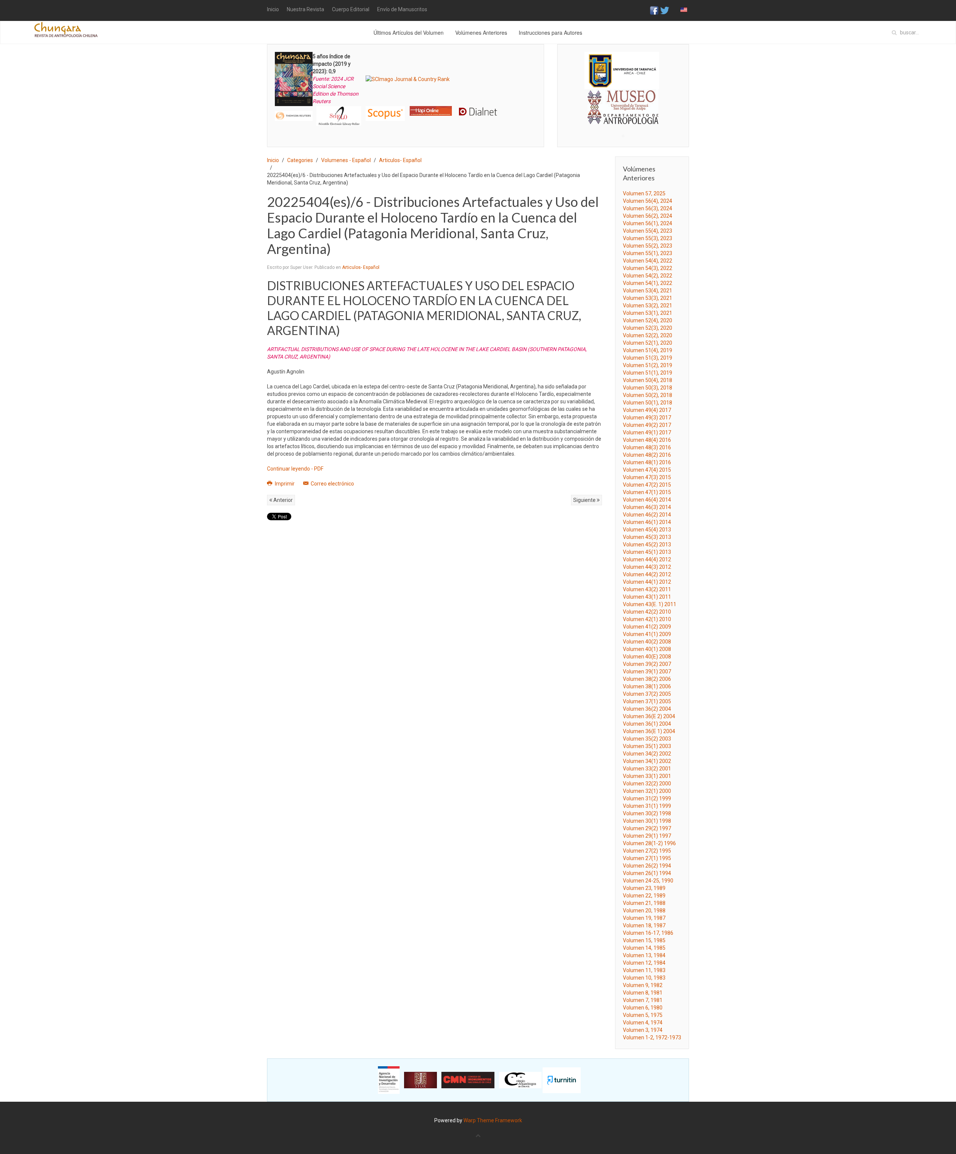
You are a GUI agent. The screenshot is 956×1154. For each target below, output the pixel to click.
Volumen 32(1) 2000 (647, 791)
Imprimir (285, 484)
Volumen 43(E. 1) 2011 (649, 604)
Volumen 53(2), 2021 (647, 305)
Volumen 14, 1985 (644, 948)
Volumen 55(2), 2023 (647, 246)
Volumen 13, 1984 (644, 955)
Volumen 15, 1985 (644, 940)
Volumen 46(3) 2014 (647, 507)
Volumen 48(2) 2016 (647, 455)
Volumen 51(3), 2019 (647, 358)
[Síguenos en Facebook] (654, 10)
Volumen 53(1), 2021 (647, 313)
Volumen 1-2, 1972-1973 (652, 1037)
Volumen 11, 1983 (644, 970)
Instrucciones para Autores (550, 32)
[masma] (623, 100)
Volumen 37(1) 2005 (647, 701)
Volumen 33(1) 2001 (647, 776)
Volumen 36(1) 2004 (647, 724)
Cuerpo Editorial (350, 9)
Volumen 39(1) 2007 (647, 671)
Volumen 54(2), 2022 (647, 276)
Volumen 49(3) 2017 (647, 418)
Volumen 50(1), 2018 (647, 403)
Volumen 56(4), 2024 (647, 201)
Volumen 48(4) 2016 (647, 440)
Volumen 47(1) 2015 (647, 492)
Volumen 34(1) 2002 (647, 761)
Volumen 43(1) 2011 (647, 597)
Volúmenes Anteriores (481, 32)
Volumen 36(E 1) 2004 (649, 731)
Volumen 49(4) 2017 (647, 410)
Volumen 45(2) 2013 (647, 544)
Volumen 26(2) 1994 (647, 866)
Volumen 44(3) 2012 (647, 567)
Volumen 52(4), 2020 (647, 320)
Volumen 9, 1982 (642, 985)
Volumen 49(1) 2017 (647, 432)
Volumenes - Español (346, 160)
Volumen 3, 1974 (642, 1030)
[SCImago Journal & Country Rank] (408, 79)
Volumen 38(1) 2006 (647, 686)
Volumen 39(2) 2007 (647, 664)
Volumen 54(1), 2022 (647, 283)
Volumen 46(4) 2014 (647, 500)
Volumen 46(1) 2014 (647, 522)
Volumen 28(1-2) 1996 (649, 843)
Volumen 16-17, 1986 (648, 933)
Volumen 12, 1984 (644, 963)
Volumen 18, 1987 (644, 925)
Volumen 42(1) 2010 (647, 619)
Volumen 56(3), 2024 (647, 208)
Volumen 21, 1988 (644, 903)
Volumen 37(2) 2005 (647, 694)
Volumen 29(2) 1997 (647, 828)
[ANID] (389, 1080)
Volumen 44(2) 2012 (647, 574)
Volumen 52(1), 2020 (647, 343)
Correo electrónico (332, 484)
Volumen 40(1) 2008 (647, 649)
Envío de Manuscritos (402, 9)
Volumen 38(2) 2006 (647, 679)
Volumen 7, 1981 (642, 1000)
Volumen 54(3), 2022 (647, 268)
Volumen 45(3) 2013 (647, 537)
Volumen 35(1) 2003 (647, 746)
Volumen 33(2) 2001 (647, 769)
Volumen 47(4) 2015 (647, 470)
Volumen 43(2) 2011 (647, 589)
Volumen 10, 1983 (644, 978)
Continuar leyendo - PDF (295, 469)
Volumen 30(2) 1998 (647, 813)
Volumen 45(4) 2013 (647, 530)
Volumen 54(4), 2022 (647, 261)
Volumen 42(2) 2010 (647, 612)
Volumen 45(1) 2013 (647, 552)
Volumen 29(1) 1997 (647, 836)
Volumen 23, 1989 (644, 888)
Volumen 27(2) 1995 (647, 851)
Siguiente (585, 500)
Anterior (282, 500)
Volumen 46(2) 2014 (647, 515)
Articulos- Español (400, 160)
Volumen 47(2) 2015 (647, 485)
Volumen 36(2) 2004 (647, 709)
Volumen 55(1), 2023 (647, 253)
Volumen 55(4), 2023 (647, 231)
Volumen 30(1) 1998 (647, 821)
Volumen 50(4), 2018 (647, 380)
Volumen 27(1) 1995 (647, 858)
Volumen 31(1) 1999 (647, 806)
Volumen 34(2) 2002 (647, 754)
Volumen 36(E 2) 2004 (649, 716)
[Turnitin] (562, 1080)
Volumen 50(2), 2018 (647, 395)
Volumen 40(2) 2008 (647, 642)
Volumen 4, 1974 (642, 1023)
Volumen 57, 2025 (644, 193)
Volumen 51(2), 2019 (647, 365)
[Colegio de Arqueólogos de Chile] (520, 1080)
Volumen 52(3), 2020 (647, 328)
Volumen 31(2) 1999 (647, 798)
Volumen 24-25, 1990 (648, 881)
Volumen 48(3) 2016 (647, 447)
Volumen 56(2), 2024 (647, 216)
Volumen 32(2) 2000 (647, 784)
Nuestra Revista (305, 9)
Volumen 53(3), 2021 (647, 298)
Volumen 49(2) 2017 (647, 425)
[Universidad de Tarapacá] (621, 70)
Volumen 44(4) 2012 (647, 559)
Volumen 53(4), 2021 (647, 291)
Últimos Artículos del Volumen (408, 32)
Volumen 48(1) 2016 (647, 462)
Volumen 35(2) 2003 (647, 739)
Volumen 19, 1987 (644, 918)
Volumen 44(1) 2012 (647, 582)
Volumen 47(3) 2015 (647, 477)
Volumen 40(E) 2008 (647, 657)
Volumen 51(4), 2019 (647, 350)
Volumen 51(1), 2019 (647, 373)
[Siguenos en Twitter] (664, 10)
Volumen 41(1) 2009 (647, 634)
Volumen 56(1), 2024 (647, 223)
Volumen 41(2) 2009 (647, 627)
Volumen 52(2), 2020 (647, 335)
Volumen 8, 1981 (642, 993)
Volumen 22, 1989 (644, 896)
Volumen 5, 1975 (642, 1015)
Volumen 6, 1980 (642, 1008)
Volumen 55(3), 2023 (647, 238)
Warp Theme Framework (492, 1120)
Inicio (273, 9)
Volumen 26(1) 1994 (647, 873)
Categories (300, 160)
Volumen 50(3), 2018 (647, 388)
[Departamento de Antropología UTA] (623, 117)
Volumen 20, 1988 (644, 910)
